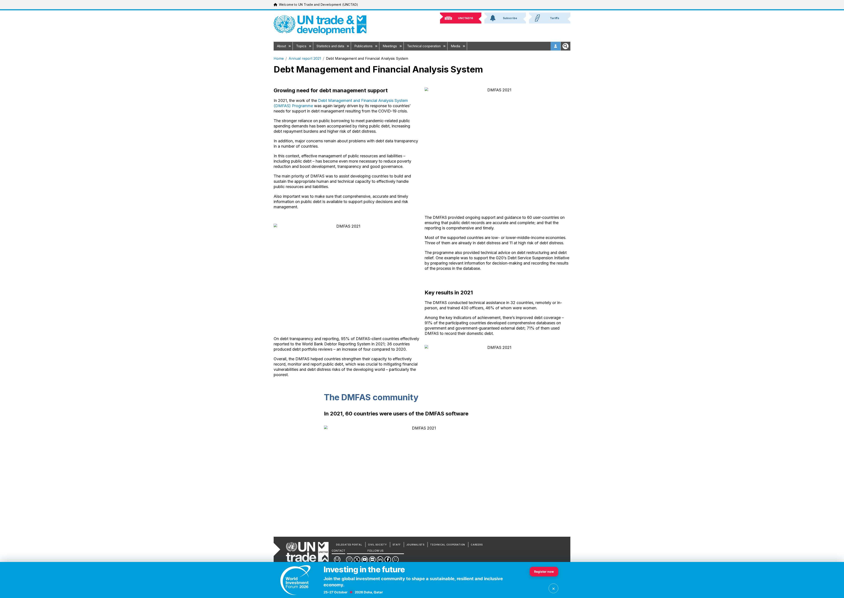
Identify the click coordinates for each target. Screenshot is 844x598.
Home (279, 58)
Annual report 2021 (305, 58)
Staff (397, 544)
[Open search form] (565, 46)
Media (456, 46)
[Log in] (556, 46)
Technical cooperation (424, 46)
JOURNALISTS (415, 544)
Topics (301, 46)
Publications (363, 46)
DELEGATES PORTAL (349, 544)
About (282, 46)
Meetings (390, 46)
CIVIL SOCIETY (377, 544)
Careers (476, 544)
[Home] (320, 25)
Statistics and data (330, 46)
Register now (544, 571)
